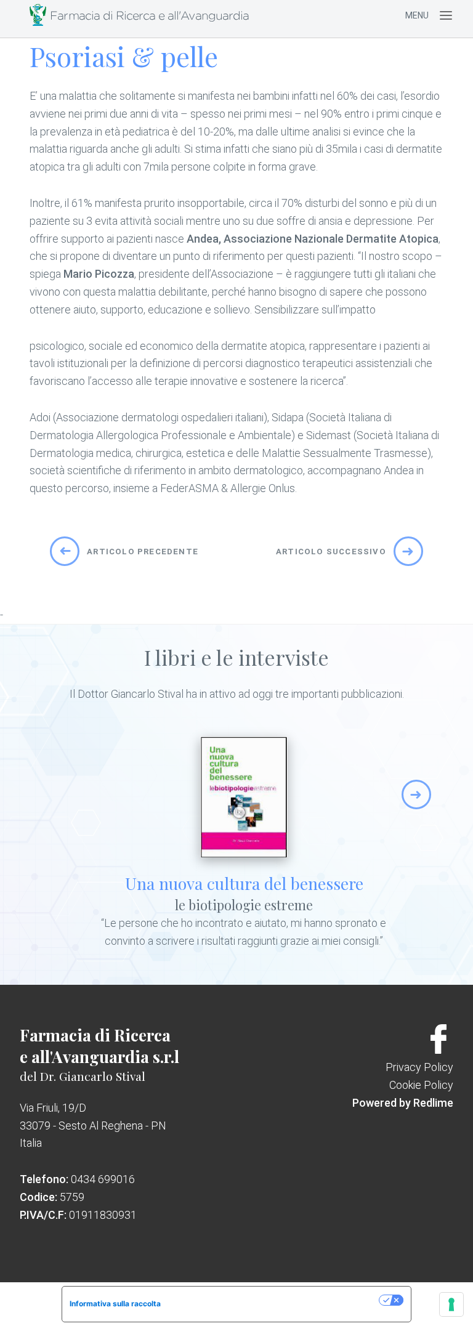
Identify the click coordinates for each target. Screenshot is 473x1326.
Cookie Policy (421, 1084)
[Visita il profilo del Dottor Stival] (438, 1049)
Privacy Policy (419, 1067)
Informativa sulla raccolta (115, 1303)
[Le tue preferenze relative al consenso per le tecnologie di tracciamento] (451, 1304)
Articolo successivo (345, 551)
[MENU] (446, 15)
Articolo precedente (128, 551)
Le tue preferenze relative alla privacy (274, 1299)
